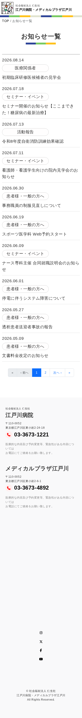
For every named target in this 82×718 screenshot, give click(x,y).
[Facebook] (41, 650)
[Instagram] (41, 632)
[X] (41, 641)
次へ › (57, 372)
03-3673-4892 (31, 488)
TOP (5, 21)
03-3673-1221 (31, 434)
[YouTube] (41, 659)
